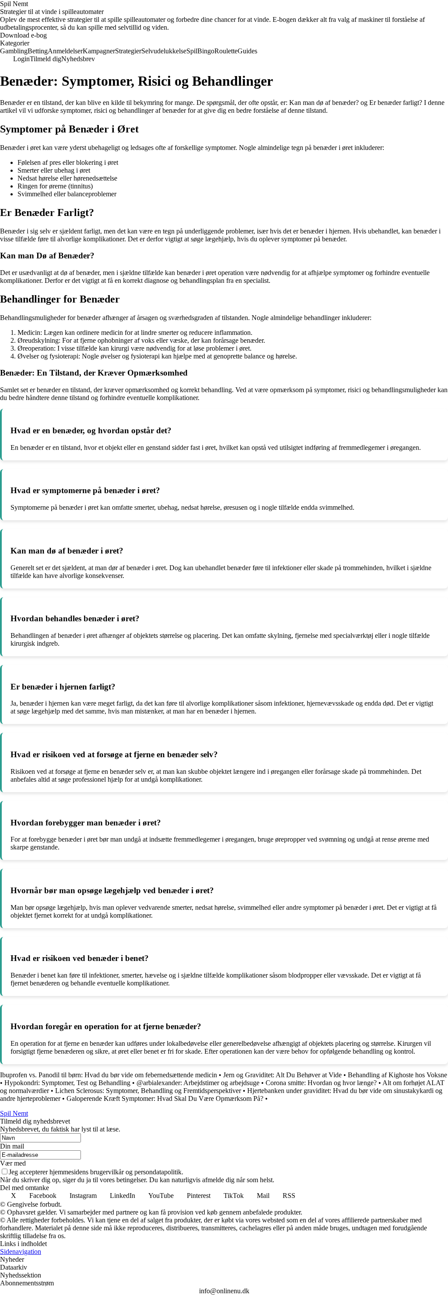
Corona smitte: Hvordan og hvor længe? (321, 1082)
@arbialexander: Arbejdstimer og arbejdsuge (197, 1082)
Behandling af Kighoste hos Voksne (397, 1075)
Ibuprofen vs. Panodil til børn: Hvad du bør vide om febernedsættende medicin (108, 1075)
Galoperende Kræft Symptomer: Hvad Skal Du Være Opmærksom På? (164, 1098)
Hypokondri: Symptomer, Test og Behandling (67, 1082)
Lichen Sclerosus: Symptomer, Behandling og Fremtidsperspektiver (148, 1090)
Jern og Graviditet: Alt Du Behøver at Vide (282, 1075)
